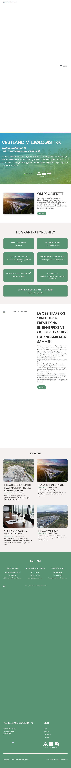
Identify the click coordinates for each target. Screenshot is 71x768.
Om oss (46, 737)
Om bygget (47, 734)
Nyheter (46, 731)
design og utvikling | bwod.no (57, 759)
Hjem (45, 729)
